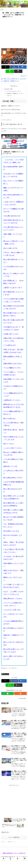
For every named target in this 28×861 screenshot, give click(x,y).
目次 (12, 86)
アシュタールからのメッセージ (13, 91)
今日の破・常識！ (8, 89)
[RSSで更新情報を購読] (20, 693)
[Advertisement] (14, 33)
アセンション (6, 674)
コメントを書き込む (14, 837)
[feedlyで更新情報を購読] (7, 693)
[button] (18, 71)
